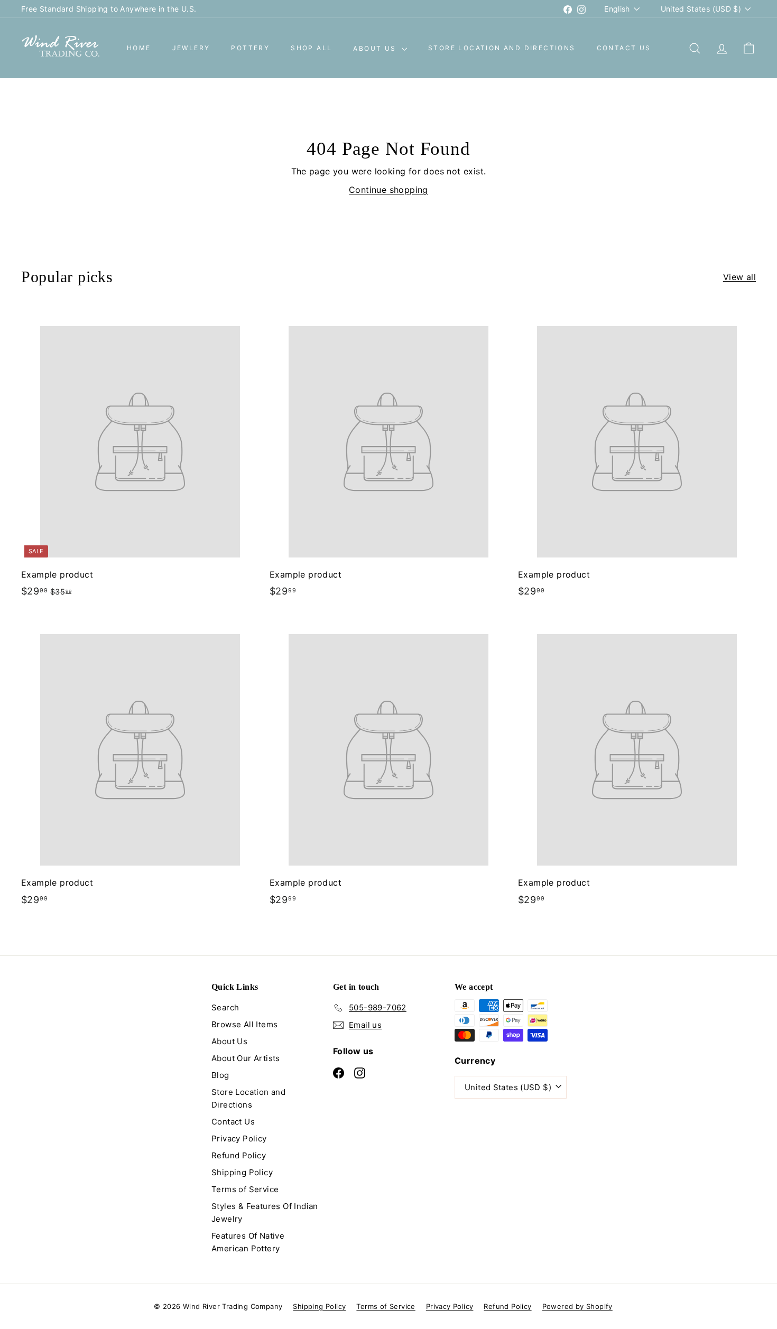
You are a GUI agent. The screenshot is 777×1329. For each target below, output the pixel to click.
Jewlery (191, 48)
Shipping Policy (242, 1172)
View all (739, 277)
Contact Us (624, 48)
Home (139, 48)
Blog (220, 1075)
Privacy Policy (239, 1138)
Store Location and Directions (502, 48)
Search (225, 1007)
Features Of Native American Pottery (247, 1242)
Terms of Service (245, 1189)
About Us (376, 48)
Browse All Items (244, 1024)
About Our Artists (245, 1058)
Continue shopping (388, 189)
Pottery (250, 48)
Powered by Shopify (577, 1306)
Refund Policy (238, 1155)
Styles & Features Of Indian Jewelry (264, 1212)
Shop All (311, 48)
